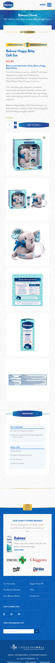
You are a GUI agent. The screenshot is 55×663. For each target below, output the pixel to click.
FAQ (32, 589)
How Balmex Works (11, 596)
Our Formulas (9, 583)
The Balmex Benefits (11, 589)
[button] (44, 137)
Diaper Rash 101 (36, 583)
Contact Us (34, 596)
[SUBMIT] (36, 631)
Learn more (18, 549)
